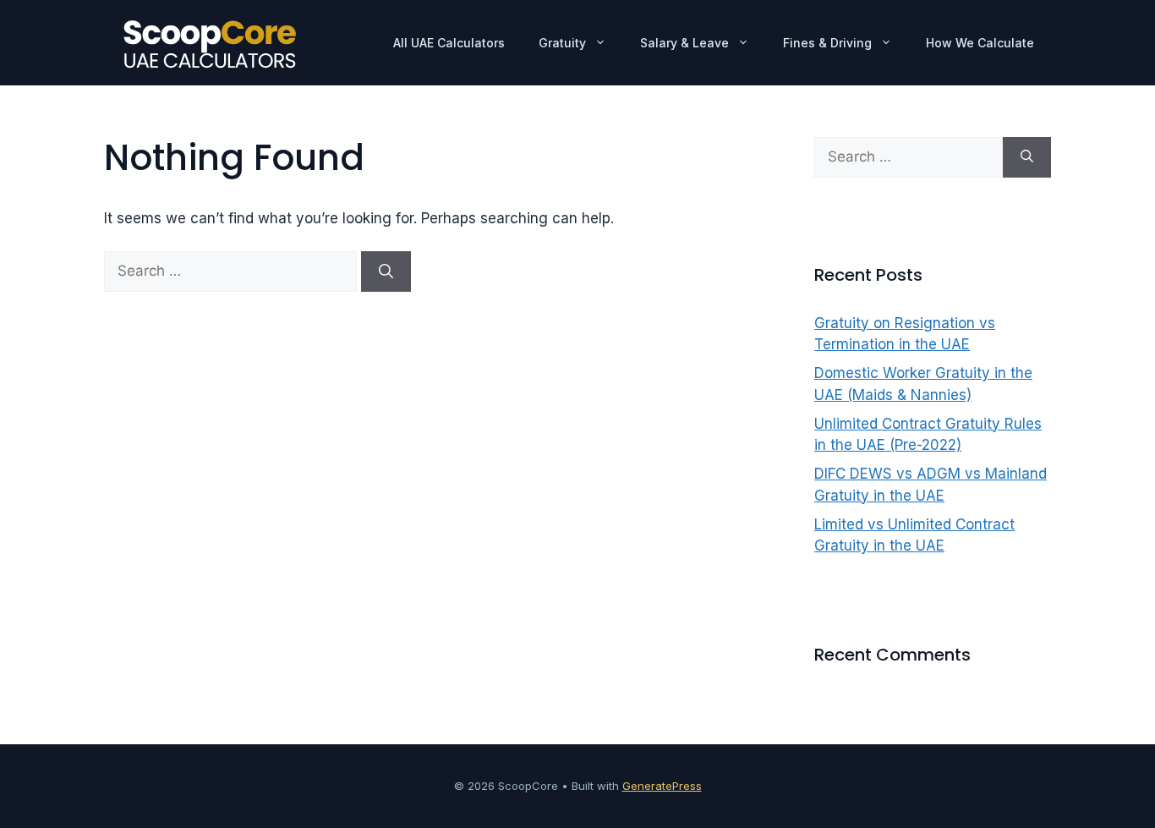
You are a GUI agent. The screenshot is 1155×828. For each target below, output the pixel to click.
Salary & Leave (684, 43)
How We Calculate (980, 43)
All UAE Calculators (449, 43)
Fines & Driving (827, 43)
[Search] (386, 271)
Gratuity (562, 43)
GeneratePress (662, 785)
